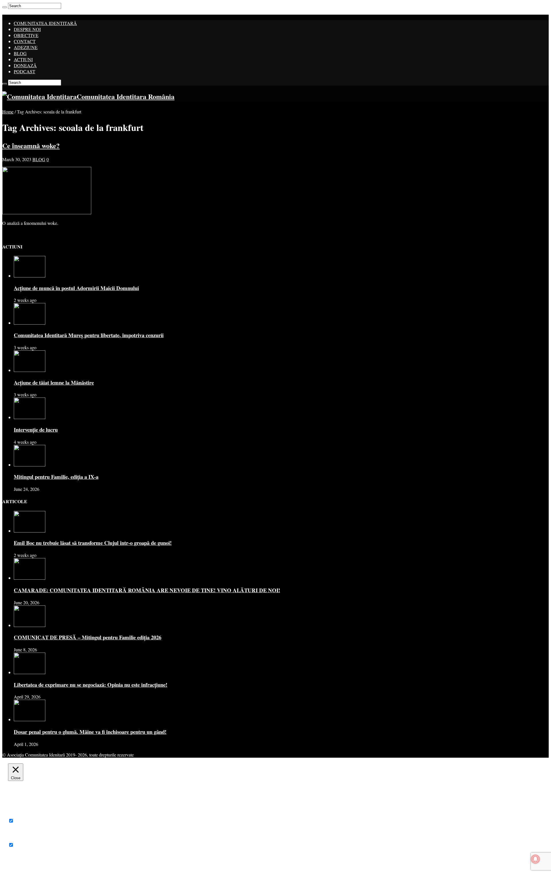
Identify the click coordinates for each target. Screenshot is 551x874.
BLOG (20, 53)
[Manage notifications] (535, 859)
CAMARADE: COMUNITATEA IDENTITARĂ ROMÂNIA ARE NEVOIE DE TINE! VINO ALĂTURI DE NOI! (147, 590)
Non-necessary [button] (21, 839)
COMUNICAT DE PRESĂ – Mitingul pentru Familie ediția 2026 (87, 637)
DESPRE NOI (27, 29)
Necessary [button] (17, 815)
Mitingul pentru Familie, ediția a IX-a (56, 477)
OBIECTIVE (26, 35)
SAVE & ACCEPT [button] (25, 863)
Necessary (24, 821)
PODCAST (24, 71)
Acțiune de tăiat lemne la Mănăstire (54, 382)
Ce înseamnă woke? (31, 145)
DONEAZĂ (25, 65)
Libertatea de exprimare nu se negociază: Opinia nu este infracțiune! (90, 684)
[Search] (4, 7)
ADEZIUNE (26, 47)
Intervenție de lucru (36, 429)
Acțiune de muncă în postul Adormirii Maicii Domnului (76, 288)
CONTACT (25, 41)
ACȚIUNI (23, 59)
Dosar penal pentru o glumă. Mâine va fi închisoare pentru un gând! (90, 732)
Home (7, 112)
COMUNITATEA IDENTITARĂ (45, 23)
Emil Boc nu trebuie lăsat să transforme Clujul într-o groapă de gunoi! (93, 543)
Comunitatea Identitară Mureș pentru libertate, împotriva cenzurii (89, 335)
